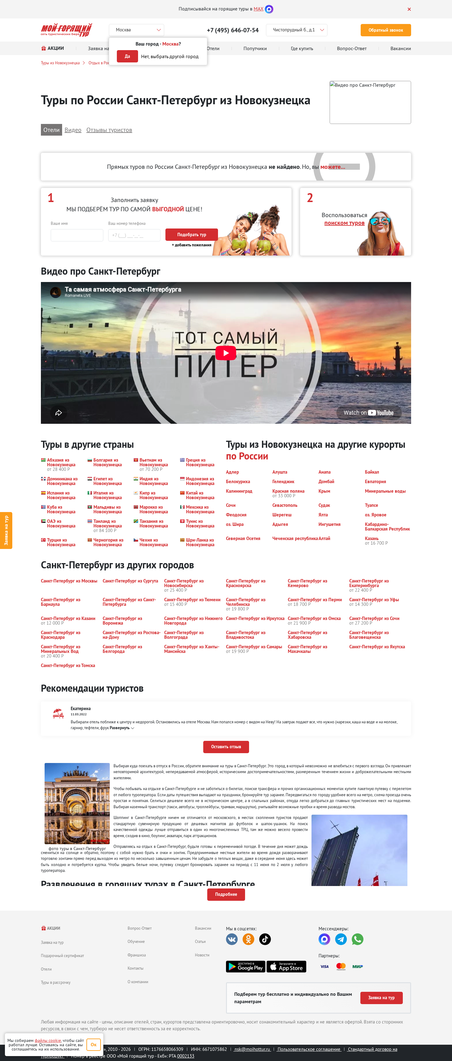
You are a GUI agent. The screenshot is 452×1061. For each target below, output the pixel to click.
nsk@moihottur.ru (252, 1049)
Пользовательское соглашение (309, 1049)
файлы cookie (48, 1040)
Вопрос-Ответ (140, 928)
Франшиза (137, 954)
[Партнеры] (365, 966)
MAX (259, 9)
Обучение (136, 941)
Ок (94, 1044)
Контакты (136, 968)
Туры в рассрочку (55, 982)
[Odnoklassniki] (248, 939)
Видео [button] (73, 129)
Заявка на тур (6, 531)
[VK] (232, 939)
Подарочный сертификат (62, 955)
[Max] (269, 9)
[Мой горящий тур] (66, 30)
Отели (46, 969)
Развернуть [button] (119, 727)
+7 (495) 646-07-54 (233, 30)
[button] (370, 102)
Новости (202, 954)
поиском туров (344, 223)
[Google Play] (245, 966)
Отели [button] (51, 129)
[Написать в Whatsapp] (357, 939)
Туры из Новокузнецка (60, 62)
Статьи (200, 941)
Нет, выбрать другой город (170, 56)
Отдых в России (102, 62)
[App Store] (286, 966)
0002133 (185, 1056)
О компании (138, 981)
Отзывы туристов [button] (109, 129)
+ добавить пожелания (192, 245)
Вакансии (203, 928)
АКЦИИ (53, 928)
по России (247, 456)
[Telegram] (341, 939)
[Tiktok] (265, 939)
